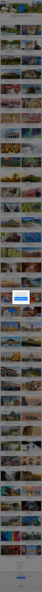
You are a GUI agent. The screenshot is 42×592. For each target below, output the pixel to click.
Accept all (21, 297)
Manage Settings (21, 301)
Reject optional (21, 299)
